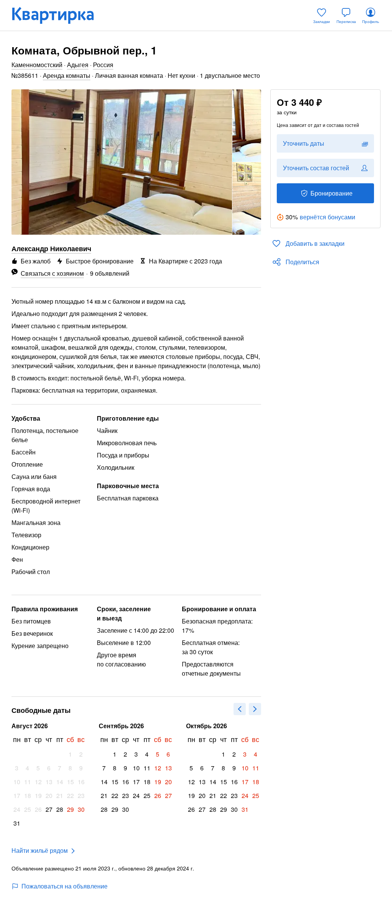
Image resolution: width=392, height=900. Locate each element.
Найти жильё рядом (39, 850)
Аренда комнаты (66, 75)
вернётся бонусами (327, 216)
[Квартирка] (58, 15)
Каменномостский (36, 64)
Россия (103, 64)
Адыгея (77, 64)
